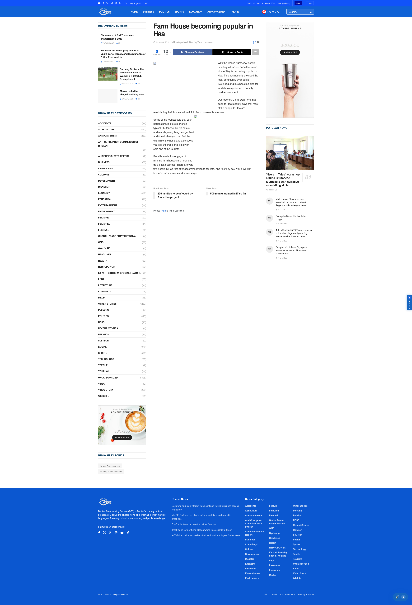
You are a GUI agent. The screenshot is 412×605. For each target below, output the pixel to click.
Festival (103, 230)
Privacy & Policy (283, 3)
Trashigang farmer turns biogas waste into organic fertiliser (202, 529)
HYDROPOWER (106, 266)
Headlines (104, 254)
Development (106, 180)
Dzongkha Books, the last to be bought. (291, 217)
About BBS (270, 3)
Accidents (104, 123)
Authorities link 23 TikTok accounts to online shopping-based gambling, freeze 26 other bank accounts (294, 233)
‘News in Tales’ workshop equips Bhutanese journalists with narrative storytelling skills (283, 179)
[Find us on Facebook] (103, 3)
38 (119, 61)
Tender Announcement (110, 465)
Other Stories (107, 303)
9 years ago (127, 83)
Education (195, 11)
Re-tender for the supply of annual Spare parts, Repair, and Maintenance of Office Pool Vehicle (123, 54)
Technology (106, 359)
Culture (103, 174)
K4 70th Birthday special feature (119, 272)
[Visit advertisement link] (122, 425)
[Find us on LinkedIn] (120, 3)
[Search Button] (311, 12)
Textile (103, 365)
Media (101, 297)
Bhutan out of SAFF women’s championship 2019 (117, 36)
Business (148, 11)
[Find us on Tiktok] (128, 532)
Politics (164, 11)
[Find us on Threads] (116, 3)
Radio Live (273, 11)
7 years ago (108, 43)
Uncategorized (180, 42)
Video (101, 383)
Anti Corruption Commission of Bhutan (118, 143)
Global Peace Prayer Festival (117, 236)
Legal (102, 279)
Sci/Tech (103, 340)
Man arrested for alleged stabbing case (132, 92)
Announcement (217, 11)
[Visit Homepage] (105, 11)
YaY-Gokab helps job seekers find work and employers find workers (206, 535)
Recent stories (108, 328)
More (235, 11)
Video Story (105, 389)
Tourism (103, 371)
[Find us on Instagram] (112, 3)
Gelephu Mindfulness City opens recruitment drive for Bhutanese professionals (291, 250)
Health (102, 260)
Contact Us (258, 3)
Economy (104, 192)
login (163, 210)
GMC (249, 3)
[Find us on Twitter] (107, 3)
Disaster (103, 186)
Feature (103, 217)
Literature (105, 285)
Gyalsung (104, 248)
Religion (103, 334)
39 (138, 83)
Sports (179, 11)
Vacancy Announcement (111, 471)
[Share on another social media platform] (255, 52)
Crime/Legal (106, 168)
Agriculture (106, 129)
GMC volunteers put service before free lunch (195, 524)
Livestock (104, 291)
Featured (104, 223)
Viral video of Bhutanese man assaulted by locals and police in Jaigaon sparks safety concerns (291, 202)
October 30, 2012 (161, 42)
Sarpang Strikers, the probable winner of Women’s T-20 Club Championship (132, 74)
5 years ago (127, 98)
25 (119, 43)
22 (138, 98)
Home (134, 11)
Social (102, 346)
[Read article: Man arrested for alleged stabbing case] (107, 96)
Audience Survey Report (113, 156)
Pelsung (103, 309)
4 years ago (108, 61)
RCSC (101, 322)
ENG (298, 3)
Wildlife (103, 395)
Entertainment (107, 205)
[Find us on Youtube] (99, 3)
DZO (310, 3)
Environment (106, 211)
